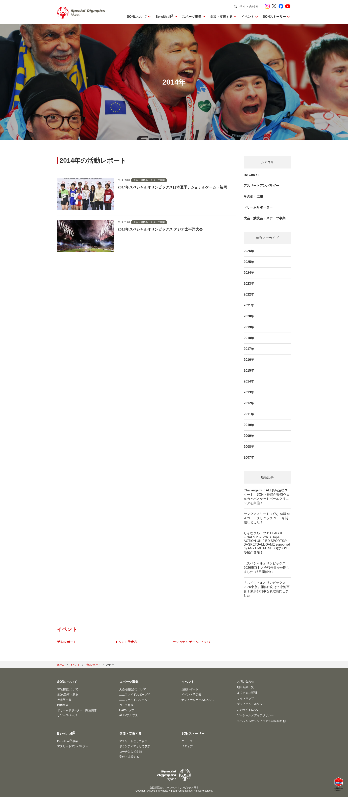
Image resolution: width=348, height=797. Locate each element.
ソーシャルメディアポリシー (255, 715)
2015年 (249, 370)
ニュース (187, 741)
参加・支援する (221, 16)
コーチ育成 (126, 705)
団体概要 (62, 705)
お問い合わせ (245, 681)
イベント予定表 (126, 642)
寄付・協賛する (129, 756)
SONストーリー (274, 16)
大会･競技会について (132, 689)
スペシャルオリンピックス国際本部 (259, 721)
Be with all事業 (67, 741)
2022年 (249, 294)
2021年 (249, 305)
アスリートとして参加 (133, 741)
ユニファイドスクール (133, 699)
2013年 (249, 392)
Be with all (164, 16)
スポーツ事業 (191, 16)
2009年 (249, 435)
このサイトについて (249, 709)
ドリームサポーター (258, 207)
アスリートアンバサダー (261, 185)
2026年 (249, 251)
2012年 (249, 403)
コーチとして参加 (130, 751)
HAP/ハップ (126, 710)
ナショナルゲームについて (192, 642)
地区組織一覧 (245, 687)
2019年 (249, 327)
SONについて (137, 16)
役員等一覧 (64, 699)
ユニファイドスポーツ (134, 694)
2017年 (249, 348)
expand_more (149, 16)
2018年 (249, 338)
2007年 (249, 457)
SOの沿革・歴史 (67, 694)
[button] (245, 6)
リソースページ (67, 715)
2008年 (249, 446)
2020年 (249, 316)
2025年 (249, 262)
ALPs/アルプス (128, 715)
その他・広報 (253, 196)
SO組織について (67, 689)
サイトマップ (245, 698)
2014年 (249, 381)
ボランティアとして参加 (134, 746)
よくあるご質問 (247, 692)
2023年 (249, 283)
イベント (247, 16)
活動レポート (67, 642)
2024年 (249, 272)
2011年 (249, 414)
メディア (187, 746)
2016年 (249, 359)
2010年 (249, 425)
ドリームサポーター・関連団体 (77, 710)
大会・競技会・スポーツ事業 (265, 218)
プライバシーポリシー (251, 704)
